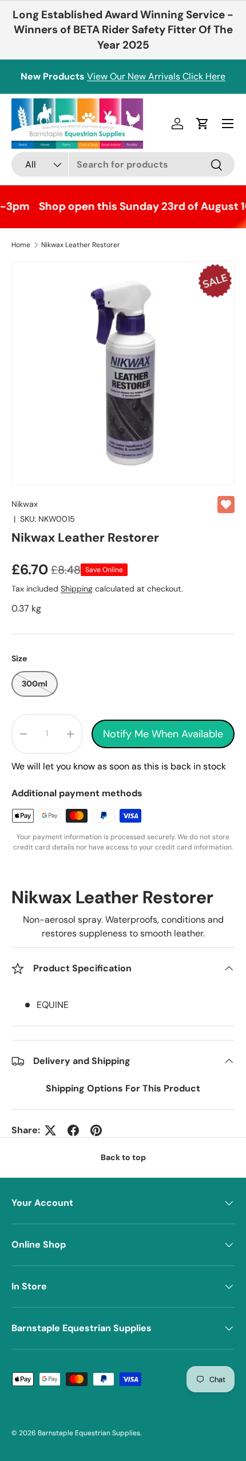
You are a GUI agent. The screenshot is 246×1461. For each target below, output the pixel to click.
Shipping (77, 588)
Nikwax (24, 504)
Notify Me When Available (163, 734)
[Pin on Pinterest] (96, 1130)
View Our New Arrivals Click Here (156, 76)
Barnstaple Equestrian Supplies (89, 1433)
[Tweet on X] (50, 1130)
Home (20, 244)
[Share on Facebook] (73, 1130)
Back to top (123, 1157)
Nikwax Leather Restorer (80, 244)
